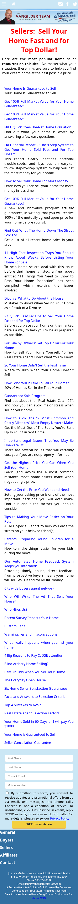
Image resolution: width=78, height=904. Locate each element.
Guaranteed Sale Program (25, 395)
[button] (39, 825)
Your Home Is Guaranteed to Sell (30, 88)
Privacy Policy (59, 818)
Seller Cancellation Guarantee (27, 742)
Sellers (6, 847)
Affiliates (8, 855)
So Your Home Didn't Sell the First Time (35, 365)
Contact (7, 862)
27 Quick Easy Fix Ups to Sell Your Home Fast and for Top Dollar (39, 318)
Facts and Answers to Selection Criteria (35, 696)
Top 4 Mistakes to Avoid (23, 705)
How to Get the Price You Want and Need (36, 489)
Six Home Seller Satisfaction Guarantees (35, 688)
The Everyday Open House (25, 680)
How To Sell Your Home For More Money (36, 181)
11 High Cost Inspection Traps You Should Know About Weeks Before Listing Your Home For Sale (39, 257)
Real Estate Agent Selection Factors (31, 713)
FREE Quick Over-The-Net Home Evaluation (37, 127)
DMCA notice (39, 898)
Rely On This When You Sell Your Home (34, 672)
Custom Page (14, 626)
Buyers (6, 840)
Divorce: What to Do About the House (33, 298)
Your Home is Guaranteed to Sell (30, 734)
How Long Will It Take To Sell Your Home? (36, 383)
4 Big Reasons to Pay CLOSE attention (33, 655)
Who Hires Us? (15, 609)
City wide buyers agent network (29, 588)
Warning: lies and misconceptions (30, 634)
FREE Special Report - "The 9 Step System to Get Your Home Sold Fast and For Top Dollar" (39, 150)
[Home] (13, 4)
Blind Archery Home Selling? (26, 663)
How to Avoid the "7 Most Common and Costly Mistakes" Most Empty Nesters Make (39, 420)
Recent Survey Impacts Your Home (31, 617)
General (7, 832)
